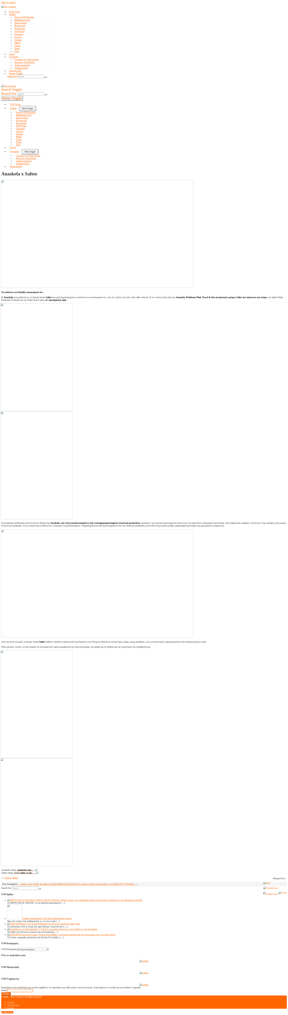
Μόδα (17, 43)
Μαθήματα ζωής (22, 20)
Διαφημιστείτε (21, 68)
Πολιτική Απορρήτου (24, 62)
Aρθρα (7, 878)
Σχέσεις (18, 37)
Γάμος (17, 45)
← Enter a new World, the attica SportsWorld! (40, 884)
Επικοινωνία (15, 70)
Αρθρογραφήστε (22, 65)
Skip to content (8, 2)
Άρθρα (12, 14)
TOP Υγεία (14, 12)
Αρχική (10, 1002)
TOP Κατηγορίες (9, 949)
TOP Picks (19, 31)
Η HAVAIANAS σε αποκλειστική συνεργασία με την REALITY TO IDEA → (99, 884)
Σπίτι (16, 51)
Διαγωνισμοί (20, 23)
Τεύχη (12, 54)
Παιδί (17, 48)
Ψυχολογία (19, 28)
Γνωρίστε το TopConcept (26, 59)
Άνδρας (18, 40)
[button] (98, 76)
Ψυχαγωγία (19, 25)
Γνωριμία (13, 57)
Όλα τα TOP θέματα (24, 17)
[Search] (46, 77)
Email (4, 990)
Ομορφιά (18, 34)
